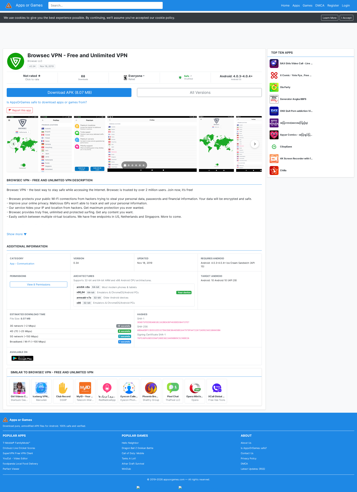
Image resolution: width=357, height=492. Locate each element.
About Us (246, 442)
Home (285, 5)
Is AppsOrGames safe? (254, 448)
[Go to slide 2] (129, 165)
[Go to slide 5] (140, 165)
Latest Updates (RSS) (253, 468)
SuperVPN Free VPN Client (18, 453)
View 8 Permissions (38, 284)
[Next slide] (255, 144)
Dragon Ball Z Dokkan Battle (137, 448)
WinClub (126, 468)
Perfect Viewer (11, 468)
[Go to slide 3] (132, 165)
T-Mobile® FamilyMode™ (16, 442)
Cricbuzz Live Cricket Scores (19, 448)
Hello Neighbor (130, 442)
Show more (15, 234)
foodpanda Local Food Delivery (20, 463)
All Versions (200, 92)
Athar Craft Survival (133, 463)
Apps (296, 5)
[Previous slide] (14, 144)
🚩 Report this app (19, 110)
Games (307, 5)
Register (333, 5)
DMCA (319, 5)
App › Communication (22, 263)
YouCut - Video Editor (15, 458)
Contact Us (247, 453)
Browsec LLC (35, 61)
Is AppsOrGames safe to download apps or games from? (47, 102)
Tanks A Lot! (129, 458)
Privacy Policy (248, 458)
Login (346, 5)
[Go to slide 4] (136, 165)
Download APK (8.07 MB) (70, 92)
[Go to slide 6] (143, 165)
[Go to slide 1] (125, 165)
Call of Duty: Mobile (133, 453)
